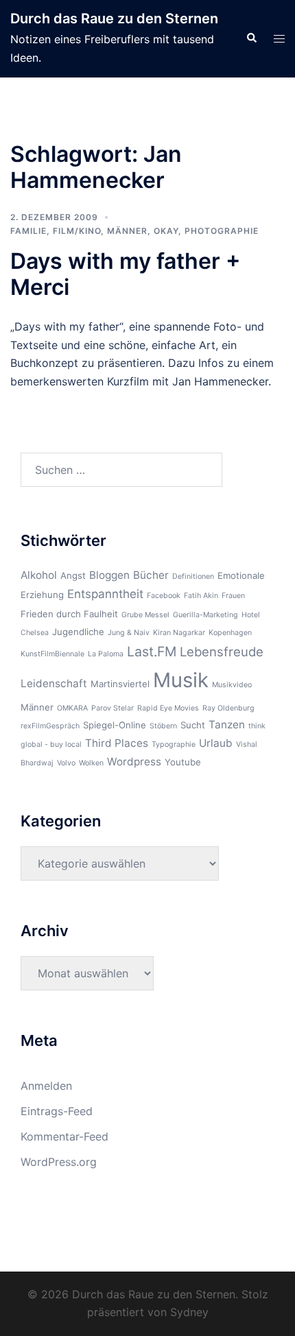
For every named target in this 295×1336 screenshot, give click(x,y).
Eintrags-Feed (57, 1111)
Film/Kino (77, 231)
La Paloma (105, 653)
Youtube (183, 761)
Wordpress (134, 761)
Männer (127, 231)
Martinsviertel (120, 683)
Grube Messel (145, 614)
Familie (28, 231)
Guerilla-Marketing (205, 614)
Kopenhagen (230, 632)
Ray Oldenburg (228, 708)
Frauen (233, 595)
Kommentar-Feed (64, 1136)
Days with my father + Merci (125, 274)
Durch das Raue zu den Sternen (114, 18)
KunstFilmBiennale (52, 653)
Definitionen (193, 576)
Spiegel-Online (114, 724)
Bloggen (109, 575)
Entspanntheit (105, 594)
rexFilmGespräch (50, 725)
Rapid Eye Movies (168, 708)
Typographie (174, 744)
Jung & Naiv (129, 632)
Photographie (222, 231)
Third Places (116, 743)
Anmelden (46, 1086)
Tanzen (227, 724)
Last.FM (151, 651)
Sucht (192, 724)
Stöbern (163, 725)
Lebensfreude (221, 651)
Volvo (66, 763)
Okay (166, 231)
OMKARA (72, 708)
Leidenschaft (54, 683)
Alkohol (39, 575)
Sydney (189, 1312)
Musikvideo (232, 684)
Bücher (151, 575)
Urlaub (216, 743)
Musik (181, 680)
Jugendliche (78, 631)
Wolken (91, 763)
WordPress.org (59, 1162)
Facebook (163, 595)
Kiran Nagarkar (179, 632)
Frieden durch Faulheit (69, 613)
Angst (73, 575)
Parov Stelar (112, 708)
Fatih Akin (201, 595)
